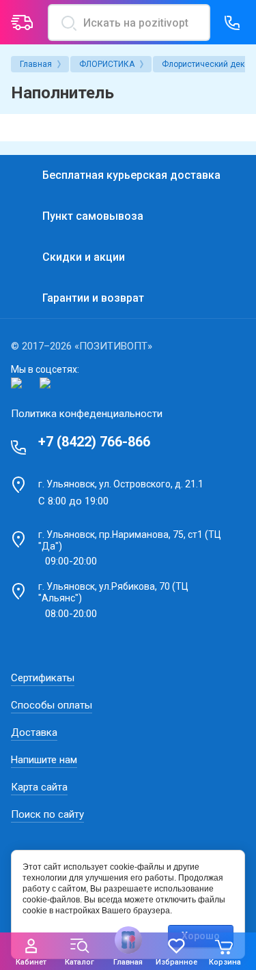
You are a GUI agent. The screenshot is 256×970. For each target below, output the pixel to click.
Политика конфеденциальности (86, 414)
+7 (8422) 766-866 (94, 441)
